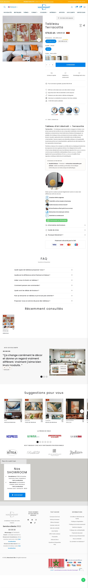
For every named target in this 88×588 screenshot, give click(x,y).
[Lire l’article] (12, 436)
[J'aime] (13, 329)
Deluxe (48, 49)
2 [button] (44, 377)
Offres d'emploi (54, 522)
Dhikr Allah (63, 366)
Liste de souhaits (54, 528)
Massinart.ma (11, 557)
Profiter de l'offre (43, 1)
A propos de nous (55, 516)
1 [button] (41, 377)
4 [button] (45, 442)
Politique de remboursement (77, 524)
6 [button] (50, 442)
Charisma (47, 420)
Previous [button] (6, 40)
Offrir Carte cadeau (54, 534)
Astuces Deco (55, 539)
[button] (5, 7)
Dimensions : (53, 38)
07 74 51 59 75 (12, 532)
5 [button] (48, 442)
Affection (27, 420)
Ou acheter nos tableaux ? (77, 541)
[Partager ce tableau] (83, 25)
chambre (73, 152)
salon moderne (81, 150)
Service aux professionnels (77, 536)
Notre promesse (54, 519)
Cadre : (50, 53)
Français (12, 7)
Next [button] (39, 40)
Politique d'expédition (77, 521)
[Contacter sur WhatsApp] (83, 580)
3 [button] (47, 377)
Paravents (55, 536)
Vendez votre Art (54, 525)
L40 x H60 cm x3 (51, 41)
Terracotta (5, 329)
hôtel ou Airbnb (67, 154)
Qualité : (49, 45)
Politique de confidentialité (77, 530)
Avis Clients (55, 531)
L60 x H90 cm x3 (63, 41)
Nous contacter (77, 539)
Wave (5, 420)
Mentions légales (77, 527)
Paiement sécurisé (77, 533)
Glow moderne (70, 420)
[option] (23, 39)
